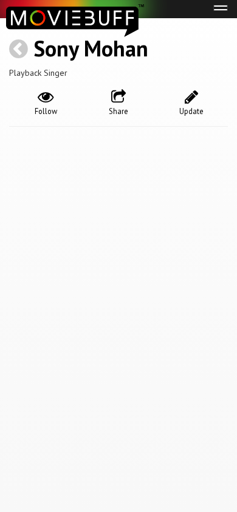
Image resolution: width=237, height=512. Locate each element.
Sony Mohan (90, 48)
